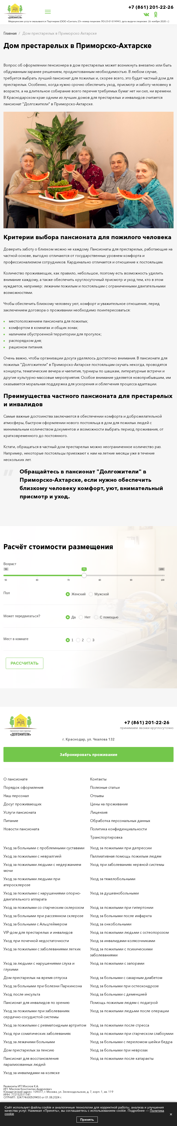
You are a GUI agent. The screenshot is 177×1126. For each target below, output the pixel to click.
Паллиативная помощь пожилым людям (125, 856)
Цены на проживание (109, 804)
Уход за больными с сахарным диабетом (126, 977)
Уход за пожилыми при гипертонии (121, 907)
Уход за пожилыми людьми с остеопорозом (129, 932)
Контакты (98, 779)
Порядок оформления (23, 787)
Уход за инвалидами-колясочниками (122, 940)
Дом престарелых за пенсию (28, 1050)
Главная (10, 33)
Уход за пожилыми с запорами (117, 963)
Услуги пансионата (19, 812)
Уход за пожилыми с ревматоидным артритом (44, 1025)
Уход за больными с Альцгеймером (35, 924)
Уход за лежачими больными (29, 1041)
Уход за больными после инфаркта (121, 915)
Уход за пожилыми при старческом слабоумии (131, 1033)
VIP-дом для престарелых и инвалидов (38, 932)
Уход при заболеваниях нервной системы (127, 864)
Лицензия (98, 812)
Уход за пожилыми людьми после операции (129, 1011)
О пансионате (15, 779)
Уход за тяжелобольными (112, 878)
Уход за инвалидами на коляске (31, 1072)
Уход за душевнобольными (114, 893)
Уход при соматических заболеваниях (37, 1033)
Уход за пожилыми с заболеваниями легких (42, 949)
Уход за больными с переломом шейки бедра (131, 1041)
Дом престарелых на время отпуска (35, 977)
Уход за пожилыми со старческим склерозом (43, 907)
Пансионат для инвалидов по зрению (36, 1002)
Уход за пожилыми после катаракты (121, 1058)
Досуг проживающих (22, 804)
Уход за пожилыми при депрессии (121, 848)
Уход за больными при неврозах (119, 1050)
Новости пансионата (21, 829)
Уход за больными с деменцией (118, 994)
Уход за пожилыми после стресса (119, 1025)
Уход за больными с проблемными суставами (43, 848)
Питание (10, 820)
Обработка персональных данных (120, 820)
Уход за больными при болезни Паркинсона (42, 986)
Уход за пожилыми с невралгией (32, 856)
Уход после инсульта (21, 994)
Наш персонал (16, 795)
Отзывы (97, 795)
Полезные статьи (105, 787)
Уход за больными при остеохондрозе (124, 986)
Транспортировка (106, 837)
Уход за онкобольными (110, 924)
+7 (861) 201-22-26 (151, 7)
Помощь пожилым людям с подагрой (124, 1002)
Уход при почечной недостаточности (36, 940)
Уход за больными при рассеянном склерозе (43, 915)
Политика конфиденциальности (118, 829)
